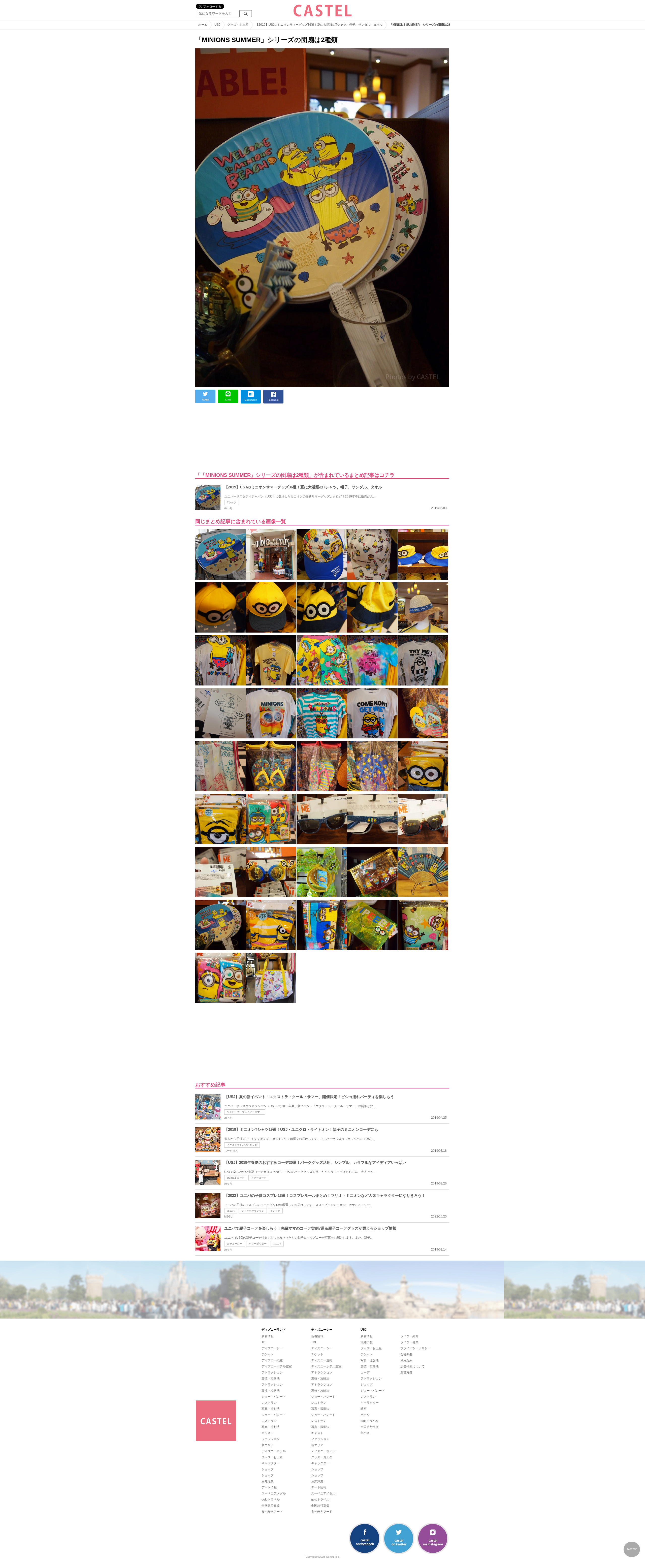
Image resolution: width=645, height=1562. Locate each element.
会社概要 (406, 1354)
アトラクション (272, 1372)
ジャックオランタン (252, 1210)
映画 (364, 1409)
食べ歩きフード (272, 1511)
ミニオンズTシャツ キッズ (242, 1145)
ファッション (271, 1439)
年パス (365, 1433)
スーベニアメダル (274, 1493)
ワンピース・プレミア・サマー (244, 1112)
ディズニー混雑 (272, 1360)
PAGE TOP (632, 1549)
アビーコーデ (258, 1177)
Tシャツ (231, 502)
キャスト (268, 1433)
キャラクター (271, 1463)
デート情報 (269, 1487)
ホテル (365, 1415)
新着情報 (268, 1336)
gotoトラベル (271, 1499)
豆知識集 (268, 1481)
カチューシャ (234, 1243)
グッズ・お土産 (272, 1457)
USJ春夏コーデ (235, 1177)
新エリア (268, 1445)
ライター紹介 (409, 1336)
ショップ (268, 1469)
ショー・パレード (274, 1396)
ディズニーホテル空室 (277, 1366)
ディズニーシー (272, 1348)
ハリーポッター (258, 1243)
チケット (268, 1354)
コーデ (365, 1372)
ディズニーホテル (274, 1451)
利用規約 (406, 1360)
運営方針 (406, 1372)
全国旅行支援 (271, 1505)
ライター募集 (409, 1342)
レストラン (269, 1402)
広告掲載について (412, 1366)
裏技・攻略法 (271, 1378)
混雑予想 (367, 1342)
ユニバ (231, 1210)
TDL (264, 1342)
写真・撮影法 (271, 1409)
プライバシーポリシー (415, 1348)
